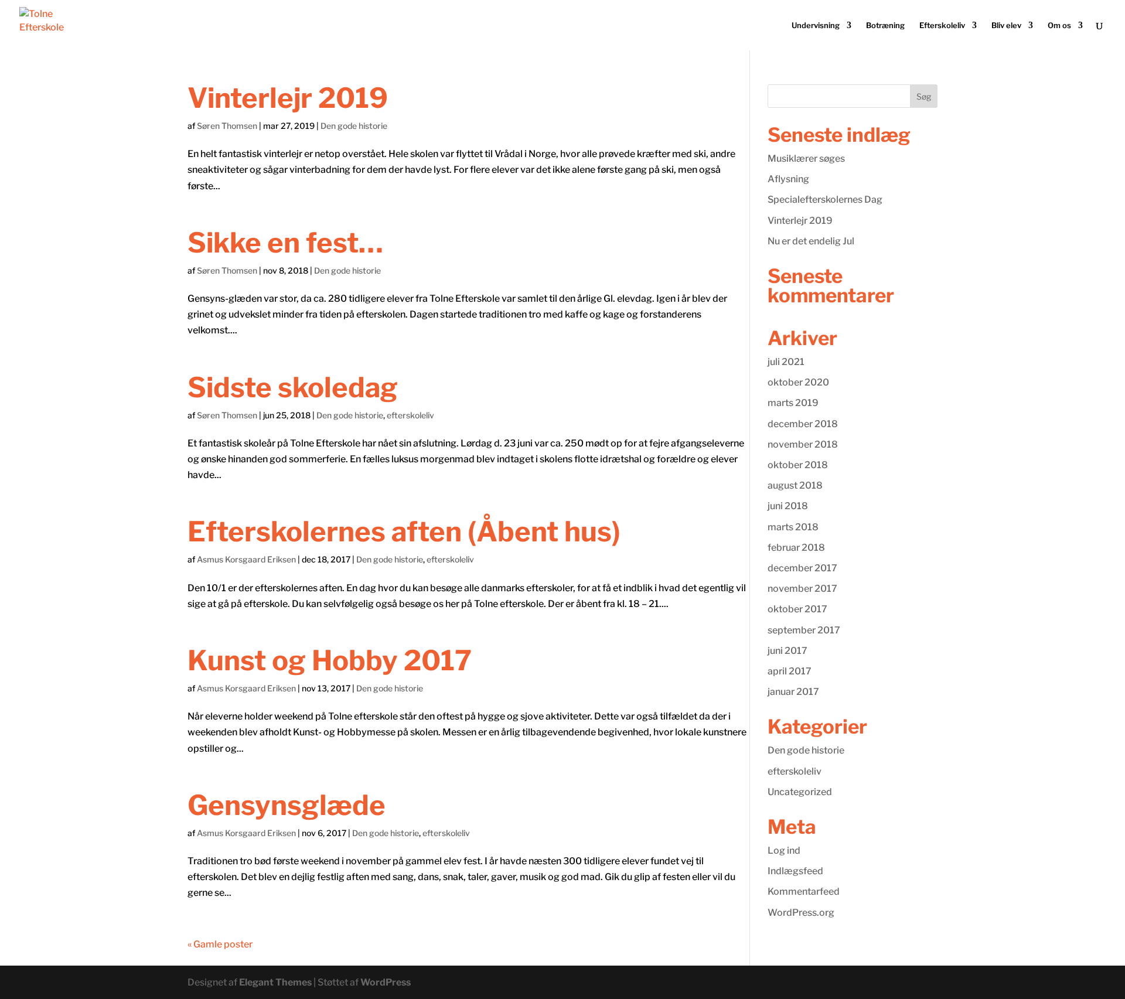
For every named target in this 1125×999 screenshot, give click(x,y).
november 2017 (802, 588)
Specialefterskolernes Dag (825, 199)
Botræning (885, 25)
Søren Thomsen (227, 126)
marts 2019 (793, 402)
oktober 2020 (798, 382)
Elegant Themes (275, 982)
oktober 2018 (798, 464)
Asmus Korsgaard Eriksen (246, 559)
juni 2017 (787, 650)
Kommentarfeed (804, 891)
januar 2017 (793, 691)
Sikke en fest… (285, 243)
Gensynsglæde (287, 805)
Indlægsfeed (795, 871)
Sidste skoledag (293, 387)
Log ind (784, 850)
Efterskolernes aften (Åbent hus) (404, 531)
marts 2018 (793, 527)
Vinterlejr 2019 (288, 98)
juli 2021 (786, 361)
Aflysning (788, 179)
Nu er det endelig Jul (811, 241)
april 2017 (790, 671)
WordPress (385, 982)
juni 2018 (788, 506)
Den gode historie (354, 126)
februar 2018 (796, 547)
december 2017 (802, 568)
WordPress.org (801, 912)
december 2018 (803, 423)
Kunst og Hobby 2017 (330, 660)
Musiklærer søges (806, 158)
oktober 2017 (797, 609)
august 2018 (795, 485)
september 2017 (804, 630)
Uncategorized (800, 791)
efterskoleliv (410, 415)
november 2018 (803, 444)
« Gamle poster (220, 944)
